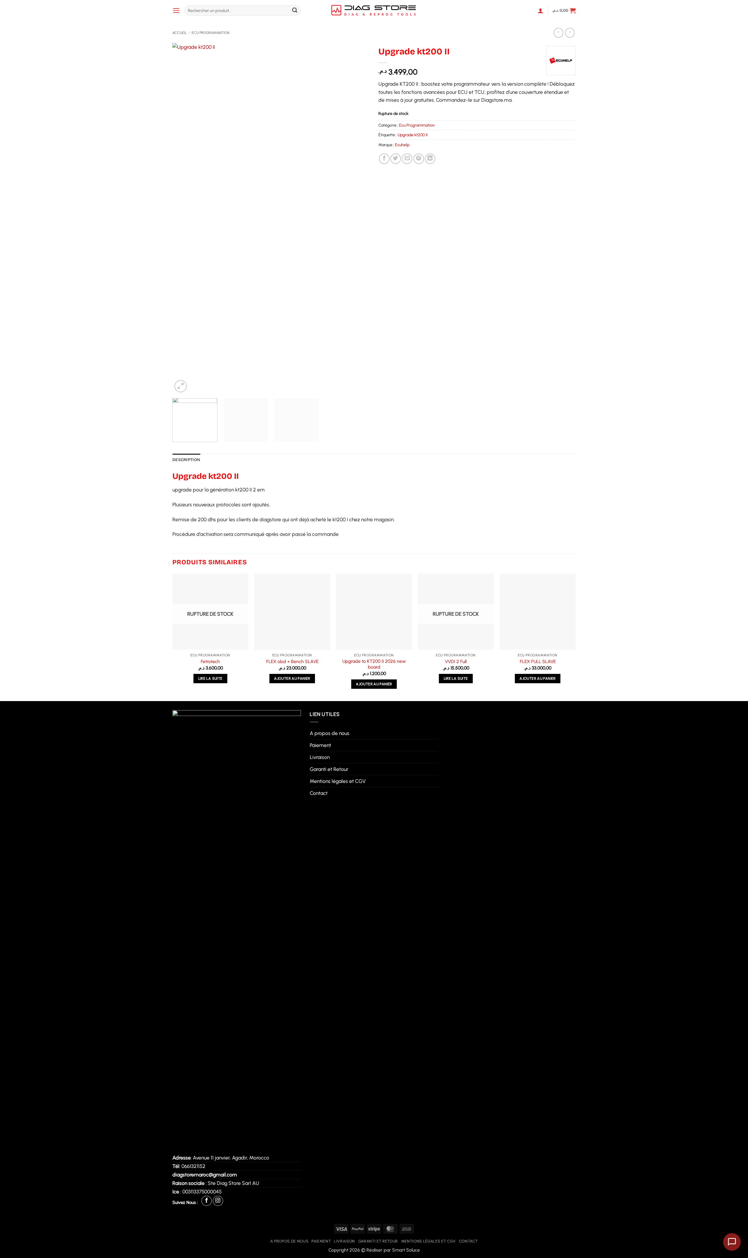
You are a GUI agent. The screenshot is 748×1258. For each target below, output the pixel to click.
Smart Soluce (406, 1250)
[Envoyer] (294, 10)
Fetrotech (210, 661)
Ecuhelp (402, 144)
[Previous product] (570, 33)
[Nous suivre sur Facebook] (206, 1201)
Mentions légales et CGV (338, 781)
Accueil (179, 32)
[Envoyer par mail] (407, 158)
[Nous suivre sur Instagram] (218, 1201)
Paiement (320, 745)
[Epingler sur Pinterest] (418, 158)
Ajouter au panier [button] (292, 678)
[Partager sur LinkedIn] (430, 158)
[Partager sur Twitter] (395, 158)
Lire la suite (210, 678)
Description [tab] (186, 459)
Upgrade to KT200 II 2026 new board (374, 664)
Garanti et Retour (329, 769)
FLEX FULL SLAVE (538, 661)
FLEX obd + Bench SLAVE (292, 661)
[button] (176, 10)
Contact (319, 793)
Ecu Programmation (210, 32)
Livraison (320, 757)
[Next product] (559, 33)
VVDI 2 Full (456, 661)
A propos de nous (329, 733)
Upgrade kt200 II (412, 134)
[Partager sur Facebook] (384, 158)
